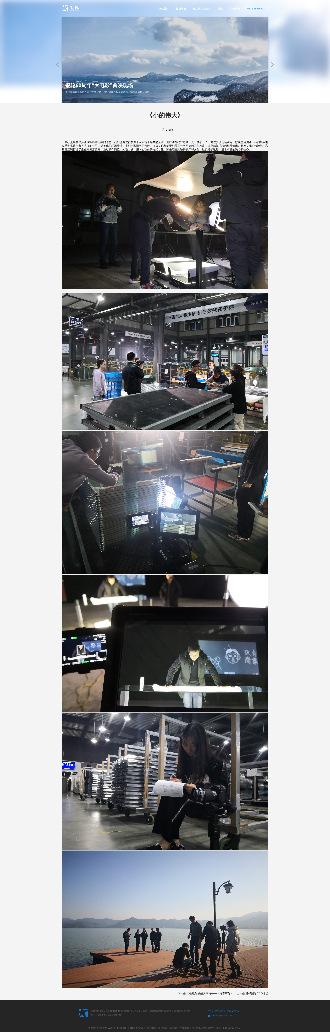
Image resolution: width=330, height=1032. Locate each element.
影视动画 (181, 8)
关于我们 (235, 8)
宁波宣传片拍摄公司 (149, 1027)
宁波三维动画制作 (205, 1027)
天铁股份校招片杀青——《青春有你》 (209, 993)
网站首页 (164, 8)
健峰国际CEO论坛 (257, 993)
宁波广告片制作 (170, 1027)
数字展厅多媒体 (201, 8)
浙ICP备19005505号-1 (229, 1027)
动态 (220, 8)
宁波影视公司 (187, 1027)
